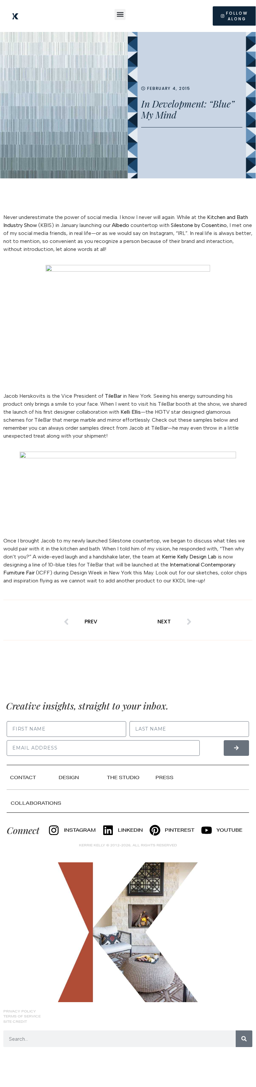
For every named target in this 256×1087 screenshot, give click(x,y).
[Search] (244, 1038)
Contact (23, 777)
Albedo (120, 225)
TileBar (113, 396)
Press (164, 777)
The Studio (123, 777)
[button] (120, 14)
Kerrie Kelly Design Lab (189, 556)
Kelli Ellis (131, 412)
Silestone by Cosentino (199, 225)
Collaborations (36, 803)
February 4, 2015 (168, 88)
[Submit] (236, 748)
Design (69, 777)
